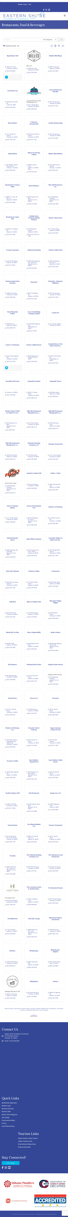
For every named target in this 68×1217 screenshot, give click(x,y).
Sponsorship (18, 1008)
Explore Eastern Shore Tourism (28, 1138)
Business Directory (9, 1008)
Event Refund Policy (8, 1126)
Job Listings (5, 1117)
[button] (4, 45)
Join (30, 4)
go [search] (61, 39)
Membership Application (9, 1103)
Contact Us (23, 1010)
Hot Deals (33, 1008)
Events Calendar (26, 1008)
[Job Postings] (6, 369)
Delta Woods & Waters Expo (27, 1144)
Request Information (24, 1147)
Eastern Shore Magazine (9, 1114)
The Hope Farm (10, 898)
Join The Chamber (43, 1010)
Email (6, 1041)
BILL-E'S (29, 66)
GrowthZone (53, 1214)
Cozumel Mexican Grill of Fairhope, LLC (33, 101)
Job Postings (60, 1008)
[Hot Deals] (6, 78)
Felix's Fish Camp (10, 483)
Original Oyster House (55, 674)
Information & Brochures (32, 1010)
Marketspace (53, 1008)
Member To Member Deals (42, 1008)
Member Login (22, 4)
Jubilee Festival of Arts (25, 1141)
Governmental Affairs (8, 1120)
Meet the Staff (6, 1111)
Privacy (4, 1123)
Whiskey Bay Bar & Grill (12, 991)
